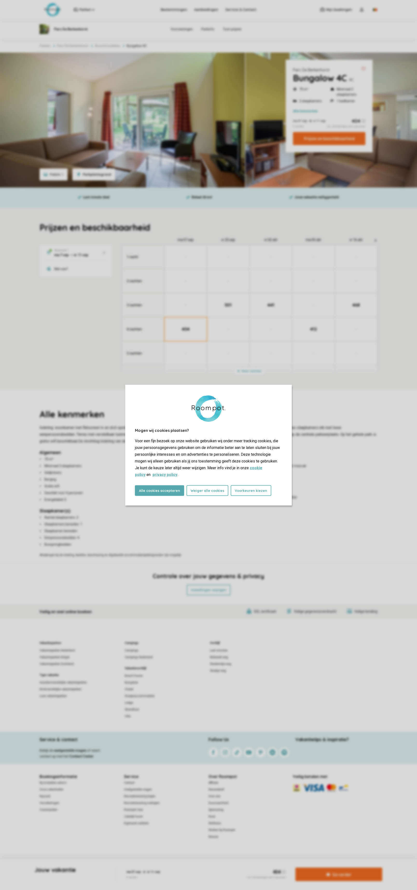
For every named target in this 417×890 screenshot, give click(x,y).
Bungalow (131, 682)
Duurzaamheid (218, 803)
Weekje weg (218, 670)
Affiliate (213, 782)
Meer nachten (251, 371)
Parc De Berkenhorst (311, 69)
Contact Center (81, 756)
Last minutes (219, 650)
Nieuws (213, 836)
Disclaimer (220, 867)
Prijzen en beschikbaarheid (329, 138)
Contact (129, 782)
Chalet (129, 689)
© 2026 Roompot (259, 867)
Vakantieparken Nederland (57, 650)
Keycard (45, 796)
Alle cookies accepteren (159, 490)
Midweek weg (219, 657)
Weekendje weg (220, 664)
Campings (132, 643)
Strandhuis (132, 709)
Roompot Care (133, 809)
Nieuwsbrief (216, 789)
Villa (128, 716)
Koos (211, 816)
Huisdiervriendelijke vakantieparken (63, 682)
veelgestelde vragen (70, 750)
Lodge (129, 702)
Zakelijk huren (133, 816)
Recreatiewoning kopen (139, 796)
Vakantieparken (50, 643)
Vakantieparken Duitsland (57, 664)
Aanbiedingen (206, 9)
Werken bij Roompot (221, 830)
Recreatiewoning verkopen (142, 803)
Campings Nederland (139, 657)
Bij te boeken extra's (53, 782)
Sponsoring (215, 809)
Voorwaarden (48, 809)
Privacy (188, 867)
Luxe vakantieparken (53, 696)
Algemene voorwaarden (162, 867)
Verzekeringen (49, 803)
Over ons (214, 796)
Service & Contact (240, 9)
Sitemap (237, 867)
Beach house (134, 675)
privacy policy (165, 474)
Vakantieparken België (55, 657)
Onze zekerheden (51, 789)
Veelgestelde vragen (138, 789)
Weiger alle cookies (207, 490)
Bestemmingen (174, 9)
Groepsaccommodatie (140, 696)
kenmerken (305, 111)
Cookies (202, 867)
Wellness (214, 823)
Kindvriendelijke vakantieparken (61, 689)
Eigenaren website (136, 823)
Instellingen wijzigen (208, 590)
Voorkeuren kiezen (251, 490)
